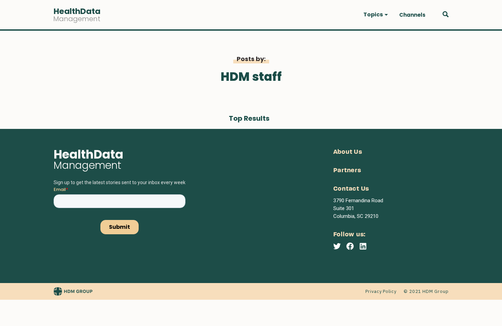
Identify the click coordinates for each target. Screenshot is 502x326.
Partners (347, 170)
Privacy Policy (380, 291)
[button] (376, 14)
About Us (347, 152)
